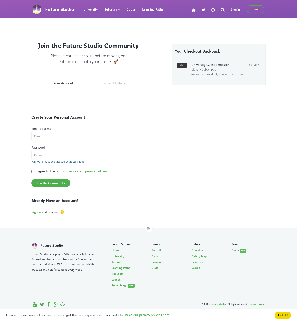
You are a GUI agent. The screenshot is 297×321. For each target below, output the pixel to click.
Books (131, 9)
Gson (155, 256)
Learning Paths (152, 9)
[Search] (222, 10)
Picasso (156, 262)
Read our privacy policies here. (148, 315)
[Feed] (149, 228)
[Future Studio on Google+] (55, 305)
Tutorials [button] (111, 9)
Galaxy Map (199, 256)
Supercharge (122, 285)
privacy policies (96, 171)
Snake (238, 250)
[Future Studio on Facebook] (48, 305)
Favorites (197, 262)
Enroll (255, 9)
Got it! (283, 315)
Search (196, 268)
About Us (117, 274)
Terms (252, 303)
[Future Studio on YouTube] (194, 10)
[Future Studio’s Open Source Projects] (62, 305)
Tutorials (117, 262)
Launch (116, 279)
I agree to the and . (71, 171)
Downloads (199, 250)
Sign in (235, 9)
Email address (41, 129)
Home (115, 250)
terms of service (67, 171)
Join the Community (51, 183)
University (90, 9)
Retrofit (156, 250)
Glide (155, 268)
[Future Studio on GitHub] (213, 10)
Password (38, 147)
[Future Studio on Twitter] (203, 10)
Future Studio (218, 303)
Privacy (262, 303)
